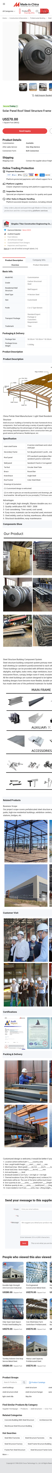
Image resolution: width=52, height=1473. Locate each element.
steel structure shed (10, 1392)
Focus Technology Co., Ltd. (32, 1463)
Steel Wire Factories (12, 1438)
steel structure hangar (34, 1392)
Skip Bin (28, 1396)
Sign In (6, 248)
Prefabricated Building (37, 18)
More (5, 1454)
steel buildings (8, 1387)
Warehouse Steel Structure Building (18, 1426)
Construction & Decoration (18, 18)
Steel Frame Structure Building (39, 1444)
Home (5, 18)
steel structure (31, 1387)
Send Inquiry (25, 131)
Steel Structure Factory (13, 1444)
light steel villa (8, 1396)
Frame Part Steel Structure (15, 1450)
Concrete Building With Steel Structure (19, 1420)
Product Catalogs (38, 1382)
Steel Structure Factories (34, 1438)
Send (24, 1243)
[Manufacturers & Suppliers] (26, 4)
